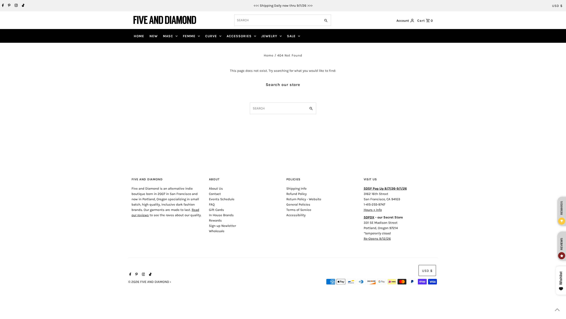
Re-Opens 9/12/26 (377, 239)
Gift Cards (216, 210)
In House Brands (221, 215)
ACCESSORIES (239, 36)
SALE (291, 36)
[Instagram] (15, 5)
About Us (216, 189)
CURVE (211, 36)
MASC (168, 36)
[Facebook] (2, 5)
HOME (139, 36)
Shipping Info (296, 189)
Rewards (215, 220)
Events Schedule (221, 199)
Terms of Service (298, 210)
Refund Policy (296, 194)
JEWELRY (269, 36)
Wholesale (216, 231)
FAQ (212, 204)
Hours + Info (373, 210)
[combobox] (277, 20)
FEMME (189, 36)
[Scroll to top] (557, 310)
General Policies (298, 204)
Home (268, 55)
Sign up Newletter (222, 226)
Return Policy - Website (303, 199)
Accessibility (296, 215)
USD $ (557, 6)
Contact (215, 194)
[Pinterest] (8, 5)
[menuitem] (139, 36)
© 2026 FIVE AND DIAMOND (149, 282)
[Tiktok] (22, 5)
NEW (153, 36)
